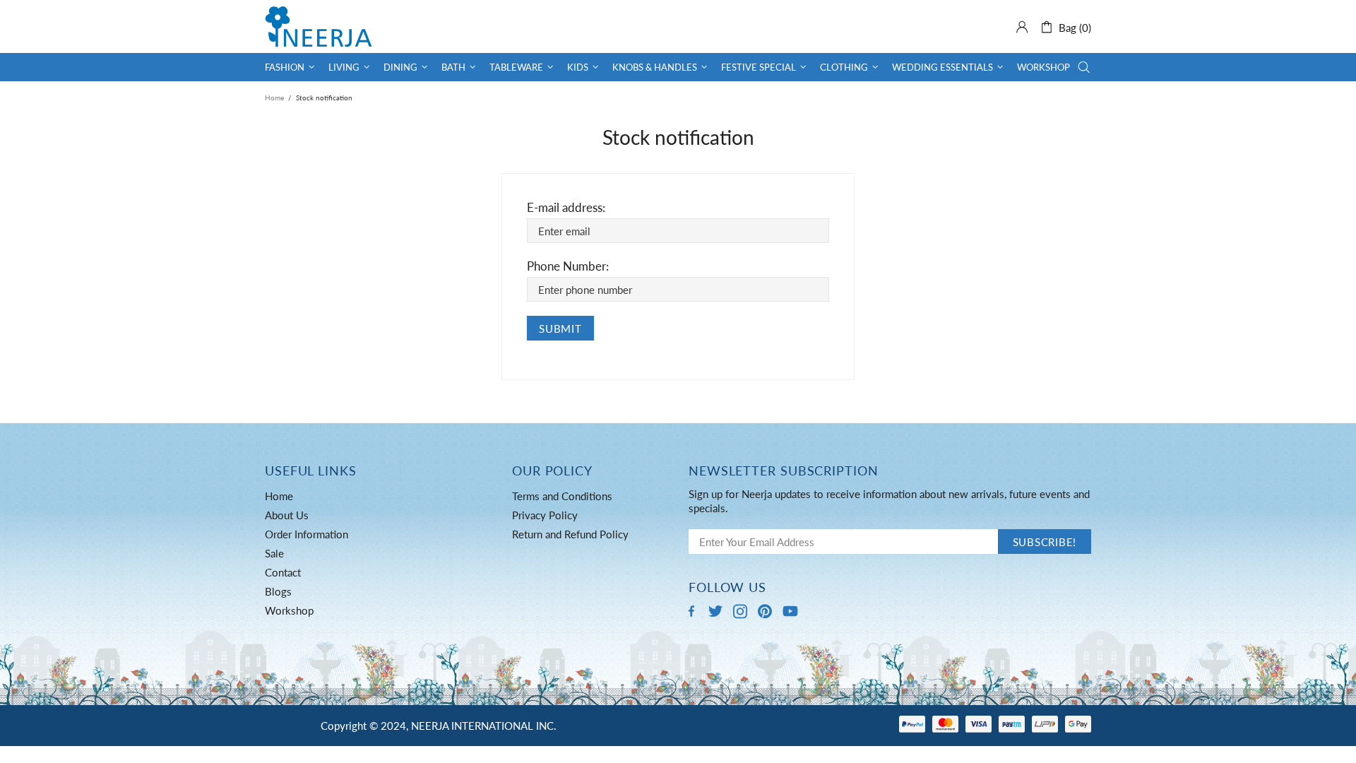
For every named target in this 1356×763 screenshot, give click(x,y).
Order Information (306, 534)
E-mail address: (566, 207)
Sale (274, 553)
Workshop (289, 610)
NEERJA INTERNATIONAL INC (318, 26)
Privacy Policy (545, 515)
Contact (283, 572)
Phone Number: (568, 266)
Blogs (278, 591)
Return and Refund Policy (570, 534)
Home (274, 97)
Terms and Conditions (562, 496)
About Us (287, 515)
